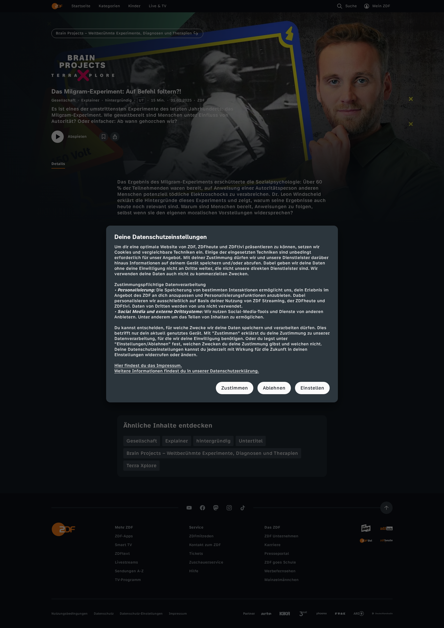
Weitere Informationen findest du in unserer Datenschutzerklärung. (186, 370)
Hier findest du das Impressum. (148, 365)
